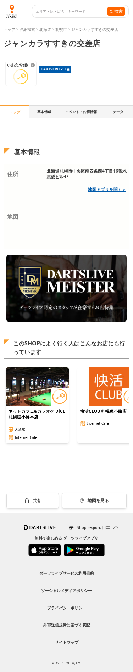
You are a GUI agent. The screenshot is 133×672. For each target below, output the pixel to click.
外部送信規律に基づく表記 (66, 624)
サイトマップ (66, 642)
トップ (10, 29)
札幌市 (61, 29)
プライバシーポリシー (66, 607)
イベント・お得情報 (81, 111)
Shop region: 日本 (93, 527)
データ (118, 111)
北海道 (45, 29)
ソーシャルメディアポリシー (66, 590)
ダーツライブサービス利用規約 (66, 573)
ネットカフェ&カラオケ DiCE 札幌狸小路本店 (37, 414)
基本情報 (44, 111)
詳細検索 (28, 29)
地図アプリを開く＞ (107, 189)
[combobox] (71, 11)
